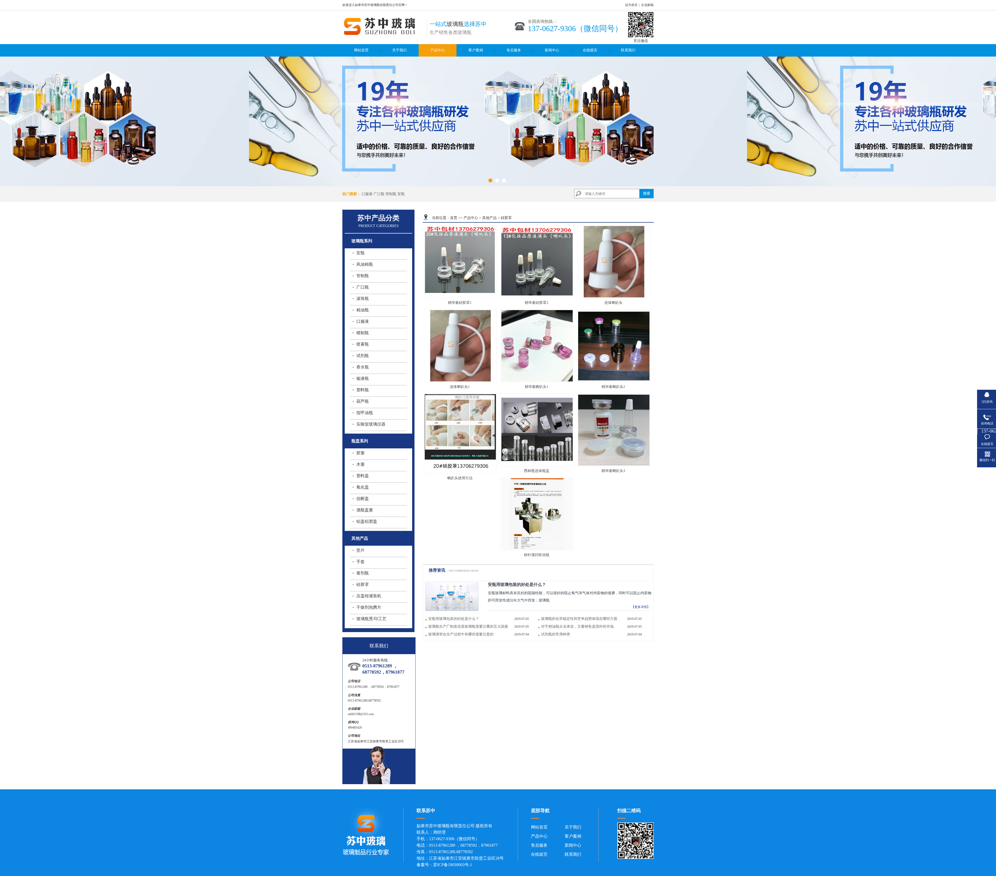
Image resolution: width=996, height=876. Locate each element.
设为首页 (631, 5)
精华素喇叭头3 (613, 471)
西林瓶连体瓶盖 (536, 471)
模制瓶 (362, 333)
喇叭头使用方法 (460, 478)
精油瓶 (362, 310)
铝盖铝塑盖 (366, 521)
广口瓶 (379, 194)
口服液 (367, 194)
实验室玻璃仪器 (370, 424)
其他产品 (489, 218)
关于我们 (399, 50)
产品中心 (437, 50)
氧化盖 (362, 487)
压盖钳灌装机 (368, 596)
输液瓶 (362, 378)
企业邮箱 (647, 5)
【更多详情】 (640, 607)
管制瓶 (390, 194)
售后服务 (514, 50)
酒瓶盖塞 (364, 510)
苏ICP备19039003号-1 (452, 865)
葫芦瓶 (362, 401)
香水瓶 (362, 367)
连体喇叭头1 (460, 387)
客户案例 (475, 50)
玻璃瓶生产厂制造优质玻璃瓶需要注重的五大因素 (468, 626)
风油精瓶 (364, 264)
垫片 (360, 550)
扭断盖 (362, 498)
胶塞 (360, 453)
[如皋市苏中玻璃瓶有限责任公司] (381, 34)
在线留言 (590, 50)
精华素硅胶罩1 (460, 303)
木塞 (360, 464)
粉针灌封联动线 (536, 555)
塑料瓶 (362, 390)
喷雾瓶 (362, 344)
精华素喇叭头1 (536, 387)
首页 (453, 218)
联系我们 (628, 50)
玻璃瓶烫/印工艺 (371, 619)
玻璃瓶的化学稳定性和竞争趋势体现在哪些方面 (579, 619)
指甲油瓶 (364, 412)
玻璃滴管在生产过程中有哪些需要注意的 (461, 634)
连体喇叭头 (613, 303)
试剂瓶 (362, 355)
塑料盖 (362, 476)
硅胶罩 (362, 584)
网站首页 (361, 50)
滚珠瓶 (362, 298)
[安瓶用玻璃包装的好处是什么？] (452, 610)
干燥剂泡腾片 (368, 607)
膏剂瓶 (362, 573)
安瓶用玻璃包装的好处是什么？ (517, 584)
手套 (360, 561)
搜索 (646, 193)
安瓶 (401, 194)
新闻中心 (552, 50)
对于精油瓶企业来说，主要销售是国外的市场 (577, 626)
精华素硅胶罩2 (536, 303)
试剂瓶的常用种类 (555, 634)
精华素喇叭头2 (613, 387)
